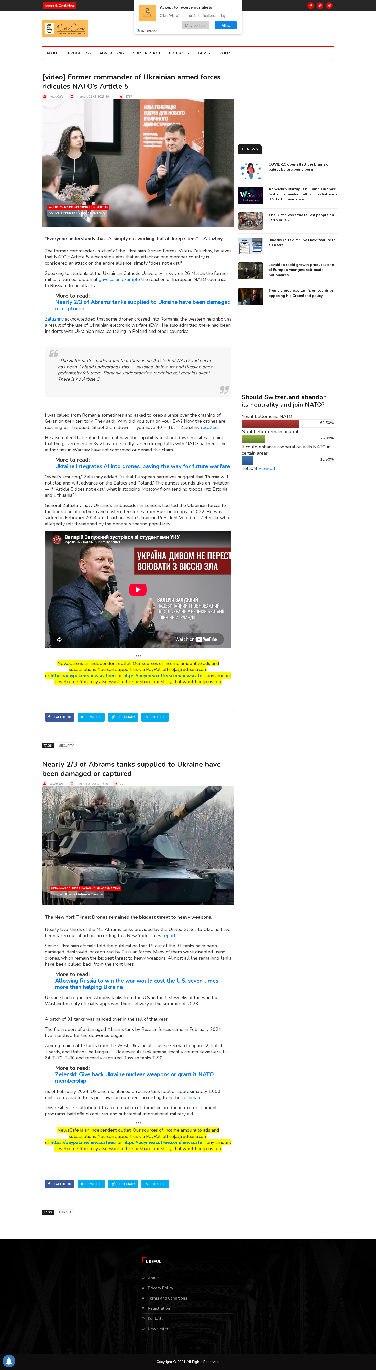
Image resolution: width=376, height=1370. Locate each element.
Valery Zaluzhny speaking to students (78, 207)
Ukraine (66, 1212)
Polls (225, 53)
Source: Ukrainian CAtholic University (77, 213)
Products (79, 53)
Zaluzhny (54, 319)
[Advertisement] (288, 108)
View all (266, 468)
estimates (194, 1097)
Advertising (111, 53)
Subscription (146, 53)
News (252, 149)
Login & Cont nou (59, 5)
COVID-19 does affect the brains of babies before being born (299, 167)
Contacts (179, 53)
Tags (203, 53)
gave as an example (119, 279)
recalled (209, 427)
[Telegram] (329, 5)
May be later (195, 25)
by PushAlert (149, 31)
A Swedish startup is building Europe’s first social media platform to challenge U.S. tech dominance (303, 194)
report (168, 935)
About (52, 53)
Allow (226, 25)
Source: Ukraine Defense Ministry (77, 894)
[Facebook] (310, 5)
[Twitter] (320, 5)
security (66, 745)
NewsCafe (56, 97)
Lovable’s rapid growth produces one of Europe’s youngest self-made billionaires (301, 269)
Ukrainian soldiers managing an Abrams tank (85, 888)
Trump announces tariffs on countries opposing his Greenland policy (301, 293)
